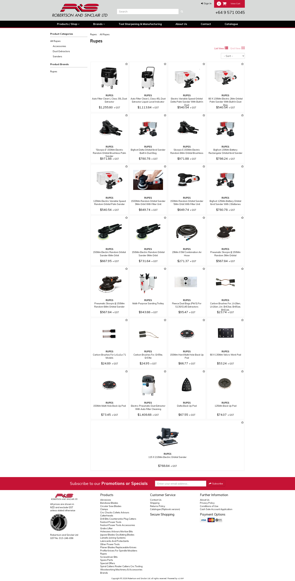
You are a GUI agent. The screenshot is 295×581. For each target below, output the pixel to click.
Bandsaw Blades (109, 503)
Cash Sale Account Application (216, 509)
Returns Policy (157, 506)
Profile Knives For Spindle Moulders (118, 550)
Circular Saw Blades (110, 506)
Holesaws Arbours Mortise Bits (116, 531)
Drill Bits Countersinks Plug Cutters (118, 518)
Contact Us (155, 499)
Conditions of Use (209, 506)
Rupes (53, 71)
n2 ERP (181, 578)
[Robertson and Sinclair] (81, 10)
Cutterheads (106, 515)
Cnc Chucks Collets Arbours (114, 512)
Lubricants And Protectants (114, 541)
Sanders (57, 56)
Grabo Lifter (106, 528)
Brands (98, 24)
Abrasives (105, 499)
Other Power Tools (110, 544)
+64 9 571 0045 (230, 12)
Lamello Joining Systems (113, 537)
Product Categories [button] (61, 33)
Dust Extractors (61, 51)
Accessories (59, 46)
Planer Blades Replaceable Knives (118, 547)
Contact (206, 24)
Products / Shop (67, 24)
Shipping (154, 503)
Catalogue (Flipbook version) (165, 509)
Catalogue (231, 24)
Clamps (104, 509)
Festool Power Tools (110, 522)
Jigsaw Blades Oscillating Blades (117, 534)
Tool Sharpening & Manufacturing (140, 24)
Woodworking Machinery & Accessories (121, 569)
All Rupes (55, 41)
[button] (206, 3)
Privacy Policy (207, 503)
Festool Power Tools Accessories (117, 525)
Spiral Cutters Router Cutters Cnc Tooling (121, 566)
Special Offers (107, 563)
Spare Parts (106, 560)
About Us (181, 24)
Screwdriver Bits (109, 557)
